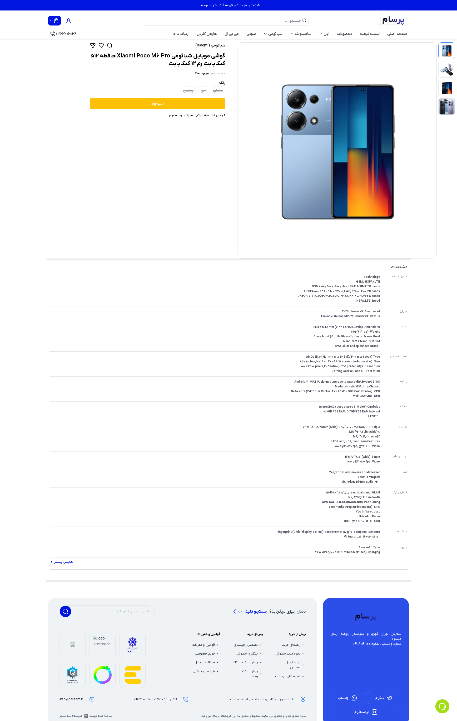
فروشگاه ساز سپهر (71, 716)
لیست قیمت (370, 33)
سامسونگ (303, 33)
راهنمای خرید (291, 645)
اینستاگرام (361, 712)
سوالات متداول (204, 662)
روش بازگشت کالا (245, 662)
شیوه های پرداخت (288, 676)
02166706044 (66, 33)
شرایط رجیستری (204, 671)
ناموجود (157, 103)
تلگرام (379, 698)
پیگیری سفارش (247, 653)
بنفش (188, 90)
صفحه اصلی (397, 33)
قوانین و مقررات (203, 645)
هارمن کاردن (207, 33)
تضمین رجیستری (245, 645)
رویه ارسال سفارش (293, 665)
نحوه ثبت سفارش (288, 653)
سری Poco (202, 73)
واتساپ (343, 698)
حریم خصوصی (205, 653)
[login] (68, 20)
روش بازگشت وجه (248, 674)
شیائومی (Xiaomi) (210, 45)
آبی (203, 90)
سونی (251, 33)
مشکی (218, 90)
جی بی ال (231, 33)
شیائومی (275, 33)
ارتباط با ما (180, 33)
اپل (326, 33)
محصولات (345, 33)
